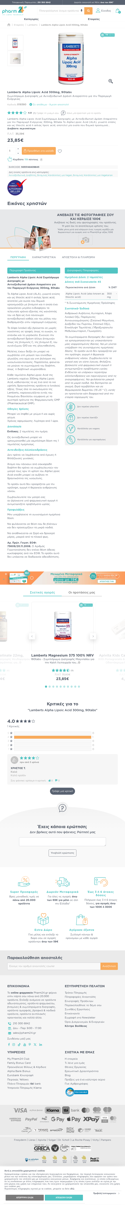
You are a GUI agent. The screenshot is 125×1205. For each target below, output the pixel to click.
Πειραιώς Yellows (18, 1079)
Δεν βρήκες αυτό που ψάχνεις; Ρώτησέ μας (62, 832)
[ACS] (98, 1130)
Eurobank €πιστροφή (20, 1075)
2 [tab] (49, 686)
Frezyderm (20, 1140)
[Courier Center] (84, 1130)
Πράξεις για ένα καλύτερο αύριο (85, 1079)
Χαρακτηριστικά (44, 257)
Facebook (9, 1044)
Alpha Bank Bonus (18, 1071)
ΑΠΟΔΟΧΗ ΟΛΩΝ (64, 1197)
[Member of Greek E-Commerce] (42, 1148)
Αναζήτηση (109, 966)
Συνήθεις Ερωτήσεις (77, 1009)
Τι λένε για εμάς (75, 1063)
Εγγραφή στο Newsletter (80, 1017)
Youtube (25, 1044)
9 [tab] (75, 686)
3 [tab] (53, 686)
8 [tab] (71, 686)
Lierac (32, 1140)
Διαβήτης (31, 175)
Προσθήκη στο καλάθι (40, 151)
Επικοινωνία (72, 1013)
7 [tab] (68, 686)
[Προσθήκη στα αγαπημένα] (60, 151)
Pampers (106, 1140)
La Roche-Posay (80, 1140)
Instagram (14, 1044)
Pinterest (30, 1044)
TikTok (19, 1044)
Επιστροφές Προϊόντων (79, 1001)
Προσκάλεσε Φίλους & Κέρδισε (26, 1067)
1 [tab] (46, 686)
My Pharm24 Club (18, 1059)
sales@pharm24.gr (24, 1033)
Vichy (95, 1140)
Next (93, 636)
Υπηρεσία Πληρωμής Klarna (24, 1088)
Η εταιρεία (71, 1059)
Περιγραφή (18, 257)
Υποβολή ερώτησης (62, 853)
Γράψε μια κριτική (62, 791)
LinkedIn (41, 1044)
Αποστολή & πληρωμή (78, 257)
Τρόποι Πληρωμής (76, 993)
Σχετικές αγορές (42, 592)
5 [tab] (60, 686)
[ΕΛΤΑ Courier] (26, 1130)
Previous (32, 636)
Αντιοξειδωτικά (17, 175)
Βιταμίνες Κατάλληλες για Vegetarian (93, 175)
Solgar (52, 1140)
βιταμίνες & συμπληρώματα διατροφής (31, 1007)
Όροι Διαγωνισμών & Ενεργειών (85, 1022)
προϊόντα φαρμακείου (40, 1003)
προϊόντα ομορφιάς (19, 1010)
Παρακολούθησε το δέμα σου (83, 1005)
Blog (68, 1075)
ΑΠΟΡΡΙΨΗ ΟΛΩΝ (24, 1197)
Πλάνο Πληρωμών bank (24, 1084)
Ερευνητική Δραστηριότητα (81, 1071)
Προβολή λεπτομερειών (104, 1193)
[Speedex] (56, 1130)
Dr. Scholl (63, 1140)
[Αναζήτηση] (88, 11)
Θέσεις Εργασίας (75, 1067)
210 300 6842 (21, 1023)
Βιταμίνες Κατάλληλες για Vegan (54, 175)
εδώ (72, 1189)
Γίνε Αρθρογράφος (76, 1084)
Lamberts (13, 277)
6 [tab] (64, 686)
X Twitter (35, 1044)
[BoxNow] (70, 1130)
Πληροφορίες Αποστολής (80, 997)
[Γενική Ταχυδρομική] (40, 1130)
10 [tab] (79, 686)
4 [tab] (57, 686)
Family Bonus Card (19, 1063)
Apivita (42, 1140)
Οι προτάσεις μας (81, 592)
